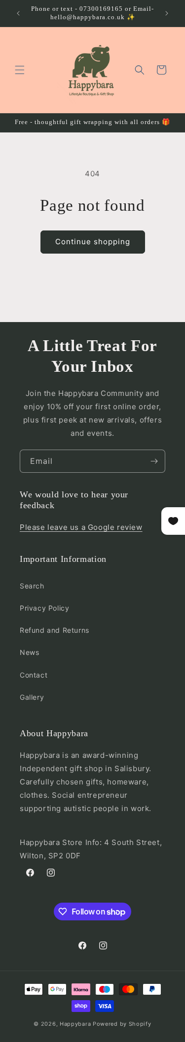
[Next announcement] (167, 13)
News (29, 652)
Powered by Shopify (122, 1023)
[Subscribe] (154, 461)
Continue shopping (92, 241)
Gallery (32, 697)
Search (32, 586)
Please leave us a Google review (81, 527)
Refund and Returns (54, 630)
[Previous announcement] (18, 13)
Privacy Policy (44, 608)
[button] (20, 70)
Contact (33, 675)
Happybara (75, 1023)
